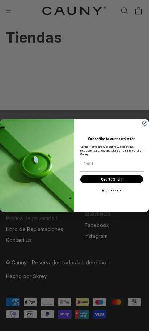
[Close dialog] (144, 123)
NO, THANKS (112, 190)
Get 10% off (112, 179)
